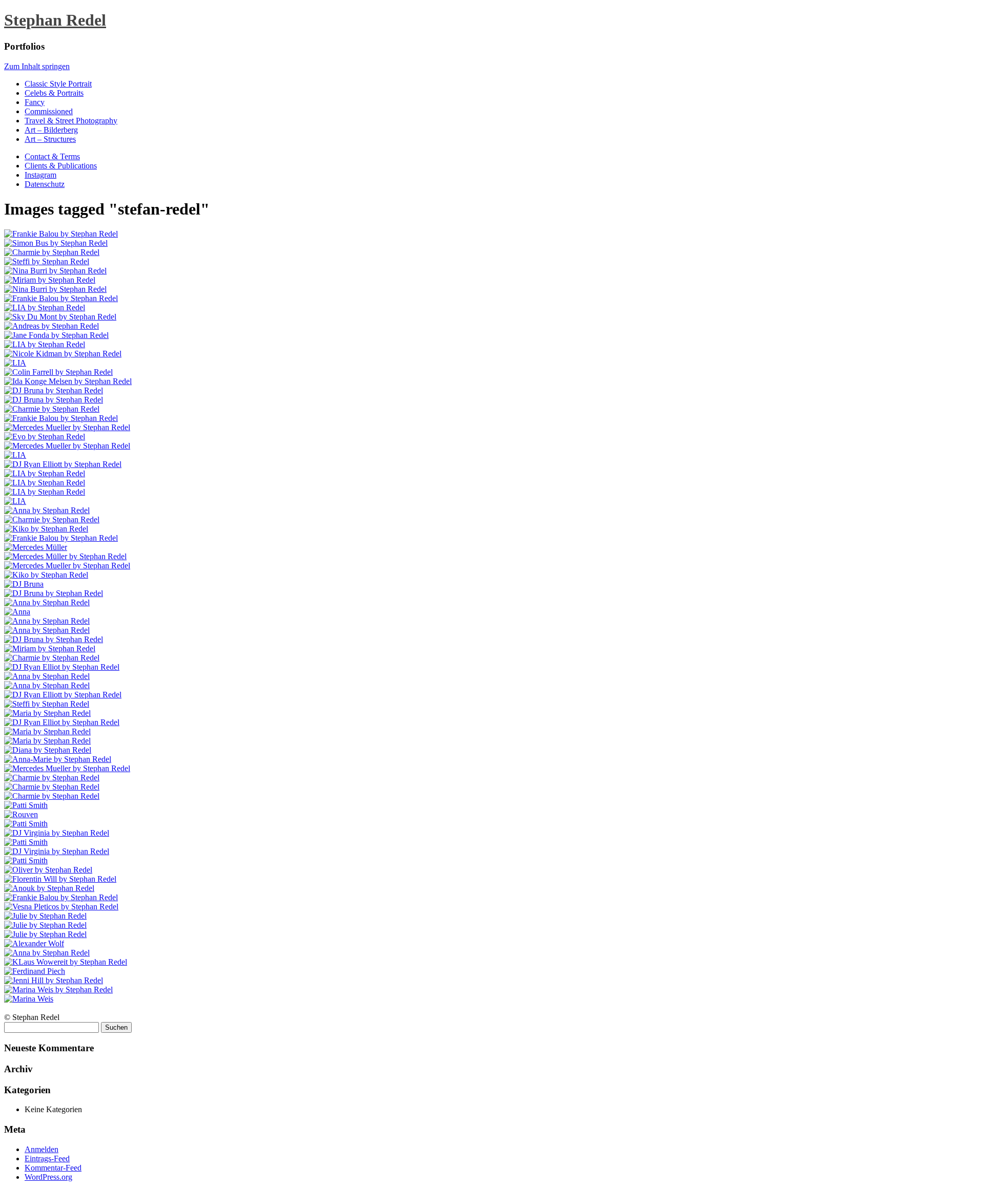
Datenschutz (45, 184)
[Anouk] (49, 888)
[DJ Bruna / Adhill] (53, 390)
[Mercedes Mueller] (67, 427)
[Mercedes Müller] (35, 547)
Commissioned (49, 111)
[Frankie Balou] (61, 233)
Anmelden (41, 1149)
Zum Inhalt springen (37, 66)
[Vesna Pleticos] (61, 906)
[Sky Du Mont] (60, 316)
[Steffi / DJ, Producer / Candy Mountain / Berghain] (46, 261)
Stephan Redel (55, 20)
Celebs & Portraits (54, 93)
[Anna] (47, 510)
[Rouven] (21, 814)
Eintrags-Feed (47, 1158)
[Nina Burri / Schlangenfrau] (55, 270)
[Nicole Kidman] (62, 353)
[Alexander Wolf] (34, 943)
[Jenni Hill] (53, 980)
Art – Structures (50, 139)
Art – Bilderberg (51, 129)
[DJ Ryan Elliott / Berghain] (62, 464)
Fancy (35, 102)
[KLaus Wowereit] (65, 962)
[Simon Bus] (56, 243)
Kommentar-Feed (53, 1167)
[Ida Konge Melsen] (68, 381)
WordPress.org (48, 1177)
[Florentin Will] (60, 879)
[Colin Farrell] (58, 372)
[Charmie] (51, 252)
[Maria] (47, 713)
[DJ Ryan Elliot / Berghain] (61, 667)
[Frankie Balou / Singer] (61, 298)
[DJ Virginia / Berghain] (56, 832)
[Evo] (44, 436)
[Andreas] (51, 326)
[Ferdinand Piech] (34, 971)
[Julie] (45, 915)
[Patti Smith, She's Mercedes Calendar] (26, 805)
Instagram (40, 175)
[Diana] (47, 750)
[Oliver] (48, 869)
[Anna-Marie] (57, 759)
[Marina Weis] (58, 989)
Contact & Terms (52, 156)
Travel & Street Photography (71, 120)
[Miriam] (49, 279)
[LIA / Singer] (44, 307)
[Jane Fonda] (56, 335)
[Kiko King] (46, 528)
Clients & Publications (61, 165)
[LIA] (44, 344)
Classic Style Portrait (58, 83)
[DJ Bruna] (24, 584)
